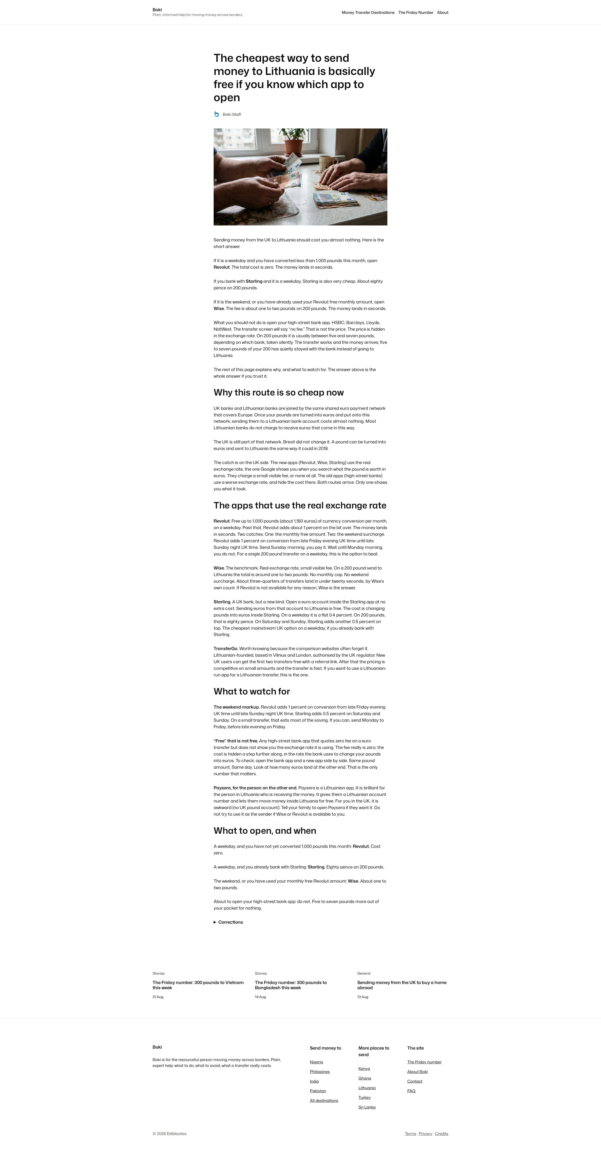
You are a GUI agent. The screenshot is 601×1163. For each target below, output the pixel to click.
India (314, 1081)
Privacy (425, 1133)
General (363, 973)
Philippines (320, 1071)
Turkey (364, 1097)
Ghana (364, 1078)
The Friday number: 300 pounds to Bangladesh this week (291, 985)
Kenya (364, 1068)
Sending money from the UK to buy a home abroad (402, 985)
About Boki (417, 1071)
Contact (414, 1081)
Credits (441, 1133)
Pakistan (318, 1090)
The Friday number (424, 1062)
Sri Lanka (367, 1107)
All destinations (324, 1100)
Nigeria (316, 1062)
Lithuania (367, 1087)
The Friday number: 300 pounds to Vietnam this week (198, 985)
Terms (410, 1133)
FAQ (411, 1090)
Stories (159, 973)
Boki (157, 10)
